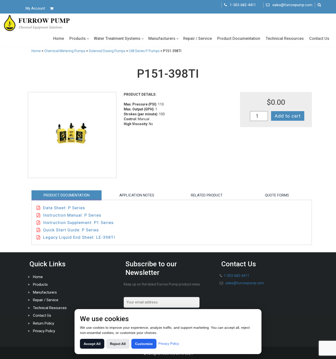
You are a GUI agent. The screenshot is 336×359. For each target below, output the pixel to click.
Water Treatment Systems (117, 38)
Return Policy (43, 323)
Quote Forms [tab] (277, 195)
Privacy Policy (44, 331)
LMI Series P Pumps (144, 51)
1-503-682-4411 (243, 5)
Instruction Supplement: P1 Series (78, 222)
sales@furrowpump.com (292, 5)
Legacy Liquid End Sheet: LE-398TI (79, 237)
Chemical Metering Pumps (64, 51)
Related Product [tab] (207, 195)
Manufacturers (161, 38)
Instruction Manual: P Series (72, 215)
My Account (35, 8)
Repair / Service (197, 38)
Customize (144, 344)
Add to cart (288, 116)
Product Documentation (238, 38)
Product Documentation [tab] (67, 195)
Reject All (118, 344)
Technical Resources (285, 38)
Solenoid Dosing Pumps (107, 51)
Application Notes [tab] (136, 195)
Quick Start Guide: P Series (71, 229)
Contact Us (319, 38)
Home (58, 38)
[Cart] (51, 8)
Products (77, 38)
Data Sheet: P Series (64, 207)
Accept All (92, 344)
